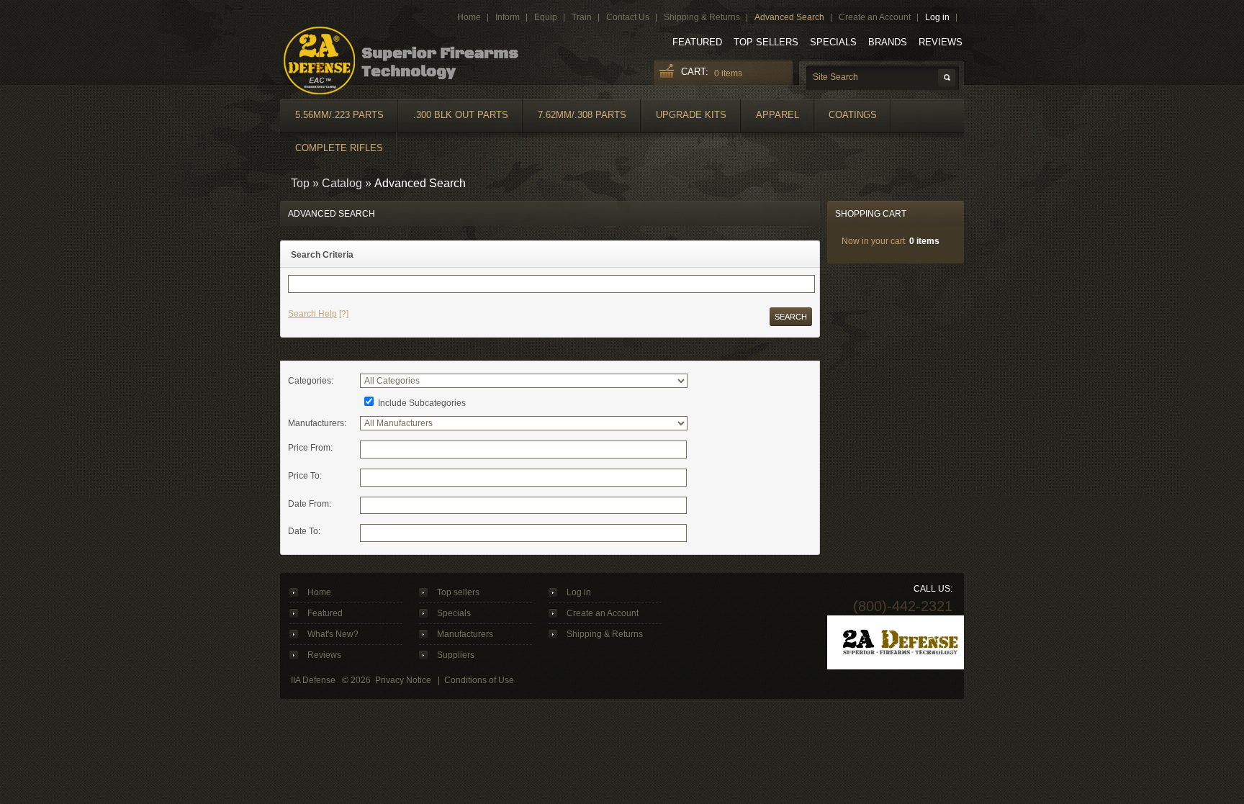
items (728, 73)
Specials (833, 42)
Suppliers (455, 655)
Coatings (853, 114)
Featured (697, 42)
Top (300, 183)
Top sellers (766, 42)
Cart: (694, 71)
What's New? (333, 634)
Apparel (777, 114)
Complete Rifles (339, 148)
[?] (318, 314)
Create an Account (603, 613)
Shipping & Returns (605, 634)
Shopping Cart (870, 214)
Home (319, 592)
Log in (579, 592)
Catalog (342, 183)
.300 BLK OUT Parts (460, 114)
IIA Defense (313, 680)
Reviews (941, 42)
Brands (887, 42)
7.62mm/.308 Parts (582, 114)
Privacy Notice (403, 680)
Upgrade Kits (691, 114)
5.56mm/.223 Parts (339, 114)
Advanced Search (420, 183)
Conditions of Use (479, 680)
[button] (791, 316)
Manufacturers (465, 634)
